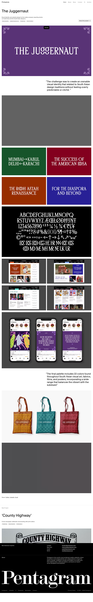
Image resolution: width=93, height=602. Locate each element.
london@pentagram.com (69, 545)
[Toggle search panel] (84, 2)
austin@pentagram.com (68, 549)
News (74, 2)
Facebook (20, 590)
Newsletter (28, 590)
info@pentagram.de (67, 550)
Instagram (4, 590)
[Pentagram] (5, 2)
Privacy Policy (71, 590)
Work (64, 2)
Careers (35, 590)
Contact (80, 2)
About (69, 2)
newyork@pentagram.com (69, 547)
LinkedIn (11, 590)
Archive (89, 2)
